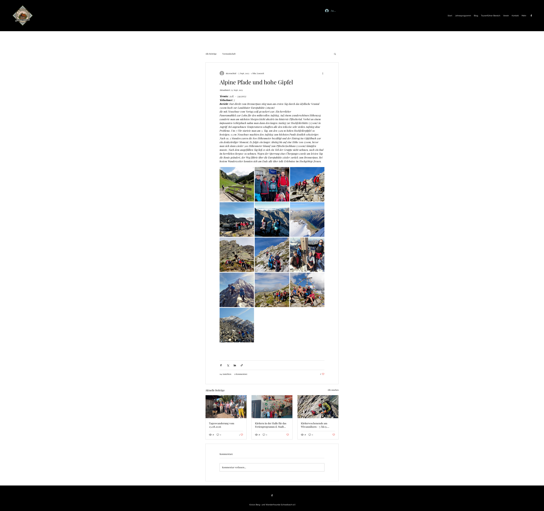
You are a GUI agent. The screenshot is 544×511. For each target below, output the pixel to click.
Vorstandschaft (229, 53)
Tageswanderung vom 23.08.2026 (221, 425)
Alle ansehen (333, 390)
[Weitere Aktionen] (322, 73)
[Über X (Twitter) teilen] (228, 365)
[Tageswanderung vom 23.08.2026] (226, 406)
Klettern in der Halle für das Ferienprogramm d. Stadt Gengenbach (270, 425)
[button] (335, 54)
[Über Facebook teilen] (221, 365)
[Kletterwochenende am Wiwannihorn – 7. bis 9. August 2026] (318, 406)
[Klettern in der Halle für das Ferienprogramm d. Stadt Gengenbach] (272, 406)
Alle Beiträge (211, 53)
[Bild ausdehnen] (237, 184)
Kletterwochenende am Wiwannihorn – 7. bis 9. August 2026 (314, 425)
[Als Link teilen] (241, 365)
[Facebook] (531, 15)
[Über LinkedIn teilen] (234, 365)
